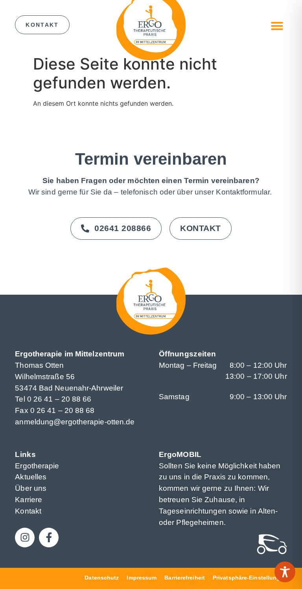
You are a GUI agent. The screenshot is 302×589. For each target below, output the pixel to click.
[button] (277, 26)
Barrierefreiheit (184, 577)
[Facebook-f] (49, 537)
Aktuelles (30, 477)
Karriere (28, 499)
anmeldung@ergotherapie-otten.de (74, 422)
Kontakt (28, 511)
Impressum (142, 577)
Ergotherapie (37, 466)
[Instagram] (25, 537)
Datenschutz (102, 577)
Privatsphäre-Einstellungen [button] (250, 577)
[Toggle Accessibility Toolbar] (285, 572)
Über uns (30, 488)
